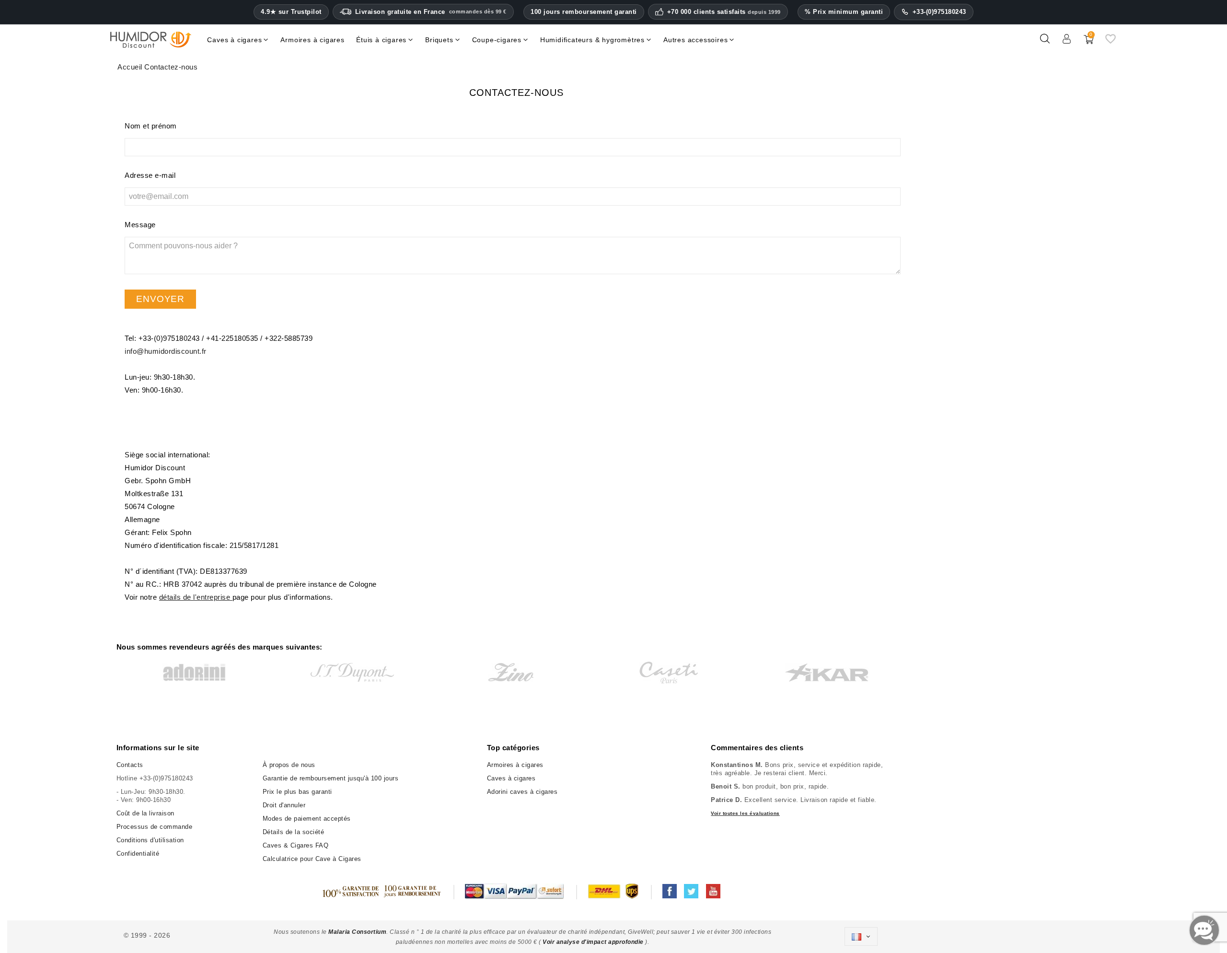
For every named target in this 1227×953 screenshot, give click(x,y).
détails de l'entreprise (195, 597)
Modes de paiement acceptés (307, 818)
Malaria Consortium (357, 932)
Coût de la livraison (145, 813)
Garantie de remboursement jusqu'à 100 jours (331, 778)
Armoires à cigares (515, 764)
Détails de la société (293, 832)
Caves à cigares (511, 778)
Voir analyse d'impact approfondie (594, 942)
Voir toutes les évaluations (745, 813)
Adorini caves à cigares (522, 791)
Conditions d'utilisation (150, 840)
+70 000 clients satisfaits (724, 12)
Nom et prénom (151, 126)
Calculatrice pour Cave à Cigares (312, 858)
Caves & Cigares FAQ (296, 845)
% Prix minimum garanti (844, 11)
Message (140, 225)
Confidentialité (138, 853)
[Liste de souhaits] (1110, 42)
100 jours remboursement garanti (584, 11)
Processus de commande (154, 826)
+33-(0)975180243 (939, 11)
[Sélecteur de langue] (861, 937)
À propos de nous (289, 764)
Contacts (129, 764)
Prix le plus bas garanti (297, 791)
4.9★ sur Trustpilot (291, 12)
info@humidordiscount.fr (166, 351)
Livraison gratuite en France (431, 11)
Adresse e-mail (150, 175)
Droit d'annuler (284, 805)
